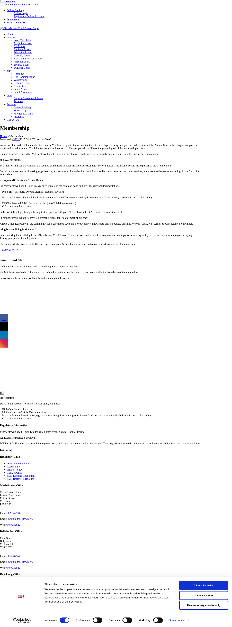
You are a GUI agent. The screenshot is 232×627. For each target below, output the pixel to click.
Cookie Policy (14, 472)
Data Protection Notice (19, 463)
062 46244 (14, 556)
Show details (177, 620)
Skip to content (8, 1)
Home (3, 136)
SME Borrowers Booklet (20, 478)
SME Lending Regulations (21, 475)
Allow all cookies (204, 585)
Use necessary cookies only (203, 605)
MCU (16, 139)
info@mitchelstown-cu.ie (25, 4)
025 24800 (14, 513)
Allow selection (204, 595)
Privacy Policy (14, 469)
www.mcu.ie (13, 524)
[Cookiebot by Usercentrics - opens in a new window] (22, 620)
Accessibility (14, 466)
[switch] (97, 620)
